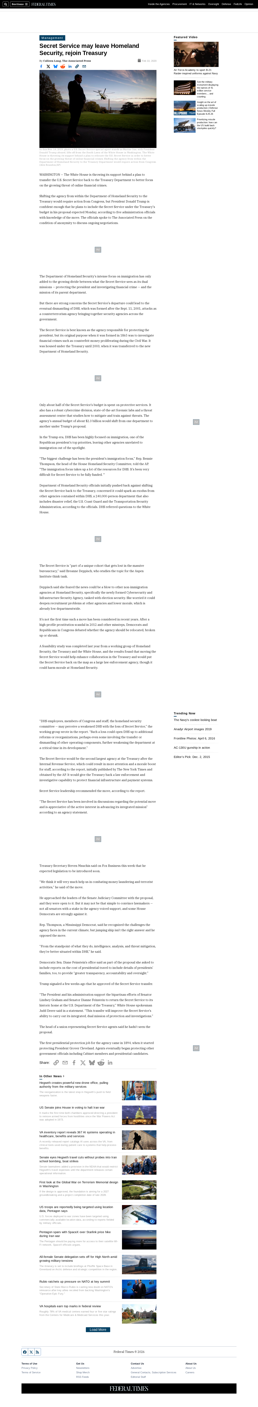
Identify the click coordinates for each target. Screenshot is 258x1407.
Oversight (213, 4)
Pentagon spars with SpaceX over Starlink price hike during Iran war (75, 1234)
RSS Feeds (82, 1376)
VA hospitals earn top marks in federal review (70, 1306)
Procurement (179, 4)
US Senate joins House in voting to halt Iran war (72, 1107)
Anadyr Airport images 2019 (193, 729)
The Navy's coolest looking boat (195, 720)
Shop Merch (83, 1372)
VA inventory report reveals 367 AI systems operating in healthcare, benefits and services (77, 1134)
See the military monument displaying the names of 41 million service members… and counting (207, 89)
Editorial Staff (138, 1376)
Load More (98, 1330)
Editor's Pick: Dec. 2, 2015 (192, 757)
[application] (196, 54)
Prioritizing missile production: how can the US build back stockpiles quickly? (207, 123)
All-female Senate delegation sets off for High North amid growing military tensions (78, 1258)
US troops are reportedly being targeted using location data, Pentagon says (76, 1209)
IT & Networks (197, 4)
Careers (189, 1372)
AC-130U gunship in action (192, 747)
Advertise (136, 1367)
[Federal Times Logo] (44, 4)
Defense (226, 4)
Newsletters (82, 1367)
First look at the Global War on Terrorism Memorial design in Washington (78, 1184)
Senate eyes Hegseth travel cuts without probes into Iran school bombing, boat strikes (78, 1159)
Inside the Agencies (159, 4)
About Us (190, 1367)
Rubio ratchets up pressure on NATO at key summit (74, 1281)
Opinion (249, 4)
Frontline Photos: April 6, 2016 (194, 738)
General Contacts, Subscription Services (153, 1372)
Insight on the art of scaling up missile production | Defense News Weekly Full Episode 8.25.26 (207, 108)
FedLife (238, 4)
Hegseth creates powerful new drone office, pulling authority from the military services (73, 1084)
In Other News (50, 1076)
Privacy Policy (30, 1367)
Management (52, 38)
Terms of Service (31, 1372)
